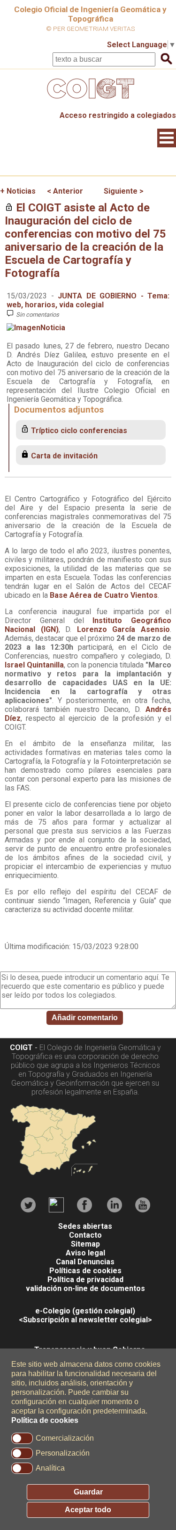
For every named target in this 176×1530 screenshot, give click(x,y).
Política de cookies (44, 1420)
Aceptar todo (88, 1510)
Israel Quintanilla (34, 664)
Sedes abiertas (85, 1226)
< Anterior (65, 191)
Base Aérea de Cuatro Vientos (104, 595)
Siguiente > (124, 191)
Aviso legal (85, 1252)
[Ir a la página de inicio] (88, 100)
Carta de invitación (64, 455)
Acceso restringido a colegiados (118, 115)
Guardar (88, 1492)
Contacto (85, 1235)
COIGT (21, 1047)
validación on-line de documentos (85, 1288)
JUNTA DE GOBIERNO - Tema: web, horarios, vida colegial (88, 300)
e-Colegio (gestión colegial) (85, 1310)
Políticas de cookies (85, 1270)
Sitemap (85, 1244)
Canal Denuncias (85, 1261)
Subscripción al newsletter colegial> (87, 1319)
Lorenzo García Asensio (123, 629)
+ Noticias (18, 191)
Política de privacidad (85, 1279)
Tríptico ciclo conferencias (79, 430)
